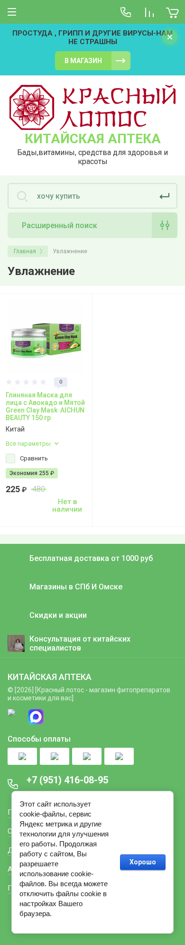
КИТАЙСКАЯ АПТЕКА (93, 139)
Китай (15, 429)
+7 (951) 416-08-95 (67, 780)
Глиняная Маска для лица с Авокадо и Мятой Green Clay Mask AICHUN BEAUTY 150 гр (45, 406)
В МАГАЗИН (83, 60)
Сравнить (34, 458)
